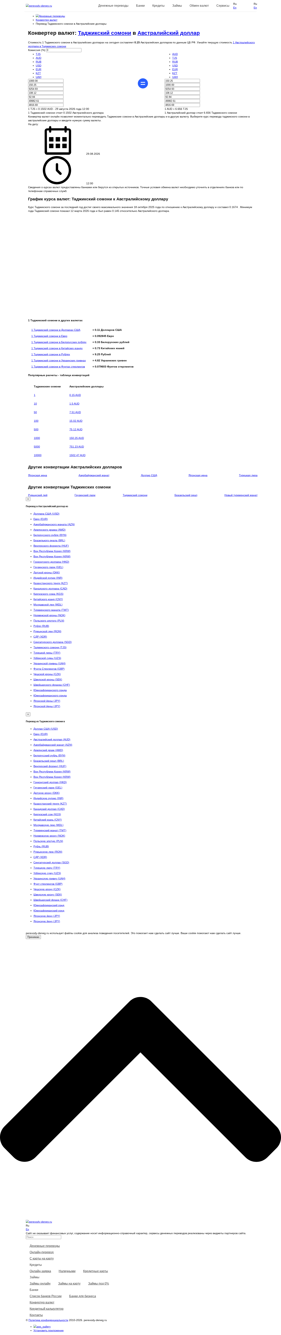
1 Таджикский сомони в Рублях (50, 354)
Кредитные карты (95, 1271)
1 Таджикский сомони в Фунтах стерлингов (58, 366)
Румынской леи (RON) (47, 631)
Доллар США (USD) (45, 728)
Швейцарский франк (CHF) (50, 899)
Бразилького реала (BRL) (49, 540)
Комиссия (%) (36, 50)
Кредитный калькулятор (46, 1308)
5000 (37, 446)
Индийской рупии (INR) (48, 577)
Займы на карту (69, 1283)
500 (36, 429)
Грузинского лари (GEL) (48, 567)
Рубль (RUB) (41, 846)
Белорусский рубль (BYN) (49, 755)
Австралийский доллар (168, 33)
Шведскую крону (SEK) (47, 894)
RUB (38, 61)
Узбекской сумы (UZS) (47, 658)
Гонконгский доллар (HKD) (50, 782)
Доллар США (149, 475)
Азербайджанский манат (94, 475)
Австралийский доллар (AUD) (51, 739)
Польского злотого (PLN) (48, 620)
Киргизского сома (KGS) (48, 593)
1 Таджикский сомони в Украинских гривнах (58, 360)
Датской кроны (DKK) (46, 572)
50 (35, 412)
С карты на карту (42, 1258)
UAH (38, 77)
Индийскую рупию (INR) (48, 798)
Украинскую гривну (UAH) (49, 878)
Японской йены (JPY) (46, 700)
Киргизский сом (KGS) (47, 814)
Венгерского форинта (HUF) (51, 545)
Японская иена (37, 475)
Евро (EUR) (40, 519)
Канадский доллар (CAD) (49, 808)
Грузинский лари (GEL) (47, 787)
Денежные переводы (45, 1246)
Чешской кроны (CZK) (47, 674)
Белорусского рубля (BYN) (50, 535)
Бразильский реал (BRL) (48, 760)
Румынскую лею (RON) (47, 851)
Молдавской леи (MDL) (48, 604)
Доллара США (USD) (46, 513)
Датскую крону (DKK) (46, 792)
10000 (37, 455)
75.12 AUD (75, 429)
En (234, 7)
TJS (38, 54)
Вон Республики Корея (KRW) (52, 551)
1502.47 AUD (77, 455)
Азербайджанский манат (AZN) (52, 744)
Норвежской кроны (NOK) (49, 615)
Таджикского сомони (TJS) (50, 647)
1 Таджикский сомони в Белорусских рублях (58, 342)
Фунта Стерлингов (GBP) (49, 668)
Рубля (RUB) (41, 625)
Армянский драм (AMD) (48, 750)
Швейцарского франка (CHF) (51, 684)
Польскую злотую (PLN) (48, 841)
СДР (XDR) (40, 636)
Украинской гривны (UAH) (49, 663)
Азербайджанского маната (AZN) (54, 524)
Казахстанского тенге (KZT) (50, 583)
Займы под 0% (98, 1283)
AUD (38, 57)
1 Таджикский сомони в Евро (49, 336)
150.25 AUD (76, 438)
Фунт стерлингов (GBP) (48, 883)
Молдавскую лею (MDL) (48, 825)
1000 (37, 438)
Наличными (67, 1271)
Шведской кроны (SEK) (47, 679)
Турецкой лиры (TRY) (46, 652)
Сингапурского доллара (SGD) (52, 642)
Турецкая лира (248, 475)
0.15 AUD (75, 395)
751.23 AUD (76, 446)
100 (36, 420)
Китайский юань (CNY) (47, 819)
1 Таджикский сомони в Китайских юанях (57, 348)
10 (35, 403)
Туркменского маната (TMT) (51, 609)
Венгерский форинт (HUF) (49, 766)
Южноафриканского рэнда (50, 690)
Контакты (36, 1315)
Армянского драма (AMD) (49, 529)
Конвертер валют (42, 1302)
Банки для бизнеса (82, 1296)
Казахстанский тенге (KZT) (50, 803)
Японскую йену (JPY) (46, 915)
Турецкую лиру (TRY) (46, 867)
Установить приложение (48, 1330)
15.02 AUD (75, 420)
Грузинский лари (85, 495)
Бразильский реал (186, 495)
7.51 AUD (75, 412)
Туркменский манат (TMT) (49, 830)
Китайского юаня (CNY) (48, 599)
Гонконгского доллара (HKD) (51, 561)
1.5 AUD (74, 403)
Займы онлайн (40, 1283)
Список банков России (46, 1296)
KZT (38, 73)
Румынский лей (37, 495)
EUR (38, 69)
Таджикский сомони (104, 33)
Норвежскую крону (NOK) (49, 835)
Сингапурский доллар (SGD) (51, 862)
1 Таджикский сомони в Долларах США (55, 329)
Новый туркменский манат (240, 495)
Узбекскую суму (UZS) (47, 873)
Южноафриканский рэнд (48, 905)
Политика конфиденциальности (48, 1320)
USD (38, 65)
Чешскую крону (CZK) (47, 889)
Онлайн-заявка (40, 1271)
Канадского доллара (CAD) (50, 588)
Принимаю (33, 937)
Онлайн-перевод (42, 1252)
